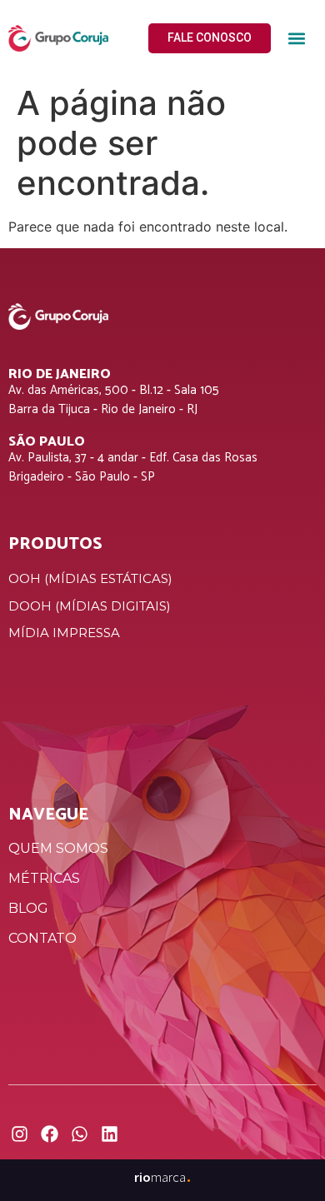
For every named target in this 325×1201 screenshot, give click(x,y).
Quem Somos (58, 848)
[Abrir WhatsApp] (283, 1159)
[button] (296, 38)
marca (163, 1177)
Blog (28, 908)
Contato (42, 938)
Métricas (44, 878)
